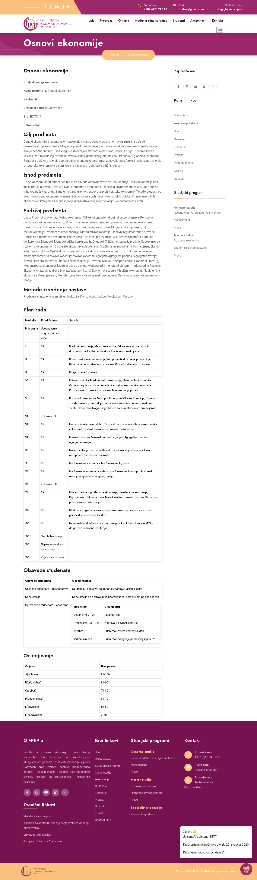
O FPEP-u (101, 786)
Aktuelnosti (198, 20)
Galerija (178, 170)
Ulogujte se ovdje (228, 9)
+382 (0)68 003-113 (207, 757)
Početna (114, 55)
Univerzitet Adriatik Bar (37, 834)
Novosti (179, 178)
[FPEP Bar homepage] (38, 871)
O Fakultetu (181, 115)
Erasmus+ (180, 147)
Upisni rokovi (103, 759)
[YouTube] (46, 792)
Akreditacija (102, 779)
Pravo (177, 227)
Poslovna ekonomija (186, 240)
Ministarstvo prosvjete (37, 816)
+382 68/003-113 (155, 9)
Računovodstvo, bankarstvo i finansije (197, 212)
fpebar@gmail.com (191, 9)
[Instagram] (36, 792)
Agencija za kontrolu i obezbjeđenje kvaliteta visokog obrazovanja (56, 825)
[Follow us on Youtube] (57, 7)
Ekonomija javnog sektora (190, 247)
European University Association (43, 841)
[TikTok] (55, 792)
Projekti (178, 155)
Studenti (179, 20)
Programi (106, 20)
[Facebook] (27, 792)
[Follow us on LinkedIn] (68, 7)
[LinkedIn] (65, 792)
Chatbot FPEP (103, 820)
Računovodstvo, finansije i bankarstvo (154, 758)
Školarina (179, 139)
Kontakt (217, 20)
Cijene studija (103, 772)
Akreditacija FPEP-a (186, 123)
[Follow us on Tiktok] (63, 7)
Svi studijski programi (108, 766)
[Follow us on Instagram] (50, 7)
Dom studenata (183, 163)
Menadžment (182, 220)
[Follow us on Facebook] (45, 7)
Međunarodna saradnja (151, 20)
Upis (91, 20)
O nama (123, 20)
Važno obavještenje (143, 814)
